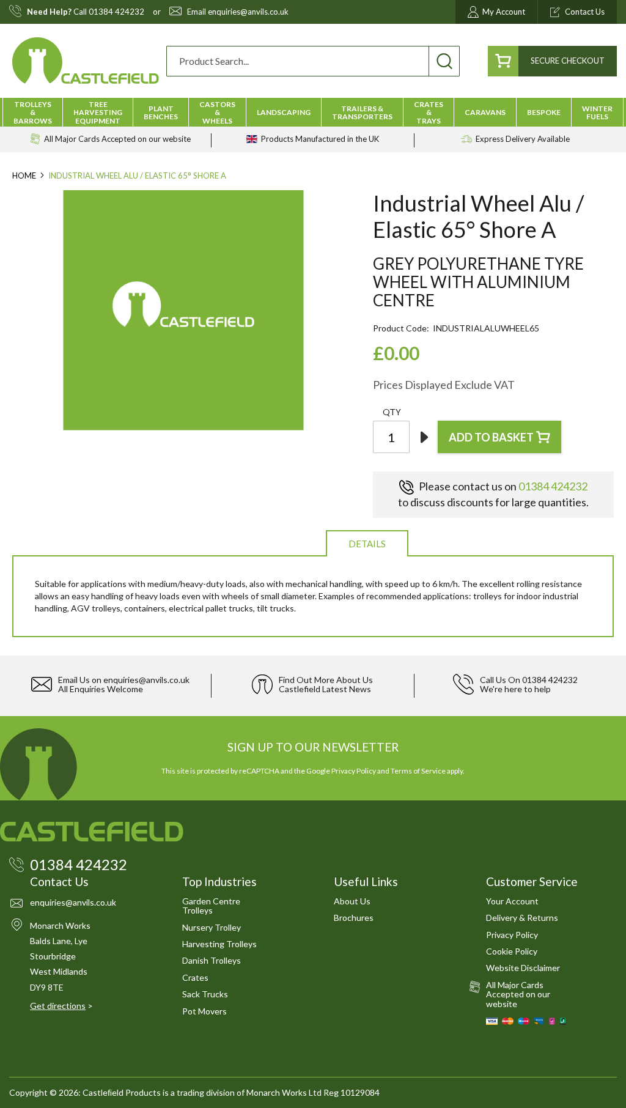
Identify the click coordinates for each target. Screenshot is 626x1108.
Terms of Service (418, 770)
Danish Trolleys (211, 960)
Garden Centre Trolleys (211, 905)
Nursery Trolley (211, 927)
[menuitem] (32, 112)
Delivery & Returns (522, 917)
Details (367, 543)
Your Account (512, 901)
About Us (352, 901)
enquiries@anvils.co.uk (248, 12)
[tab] (367, 542)
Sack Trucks (205, 994)
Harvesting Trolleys (219, 944)
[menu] (313, 112)
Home (24, 175)
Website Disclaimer (523, 967)
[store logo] (85, 60)
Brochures (354, 917)
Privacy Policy (353, 770)
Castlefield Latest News (325, 689)
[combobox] (313, 61)
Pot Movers (204, 1011)
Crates (195, 977)
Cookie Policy (511, 951)
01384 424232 (116, 12)
